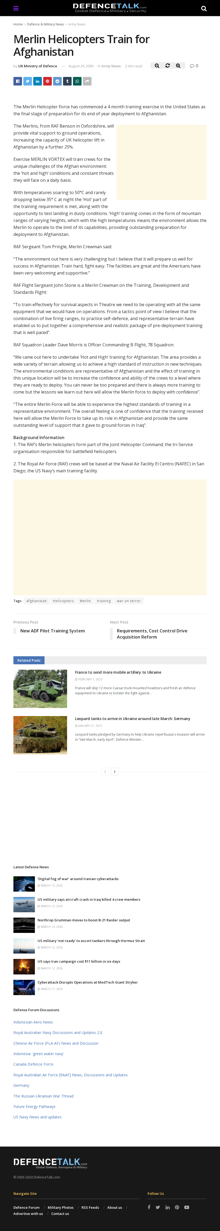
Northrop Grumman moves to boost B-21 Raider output (84, 920)
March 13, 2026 (51, 885)
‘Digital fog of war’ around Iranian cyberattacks (78, 878)
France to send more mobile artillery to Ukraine (118, 672)
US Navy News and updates (37, 1116)
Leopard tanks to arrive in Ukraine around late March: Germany (132, 718)
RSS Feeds (90, 1207)
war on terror (129, 601)
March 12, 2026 (51, 947)
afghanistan (36, 601)
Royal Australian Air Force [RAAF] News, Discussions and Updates (70, 1074)
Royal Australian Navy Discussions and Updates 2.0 (57, 1032)
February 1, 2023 (90, 679)
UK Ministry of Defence (37, 66)
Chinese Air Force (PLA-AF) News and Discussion (55, 1043)
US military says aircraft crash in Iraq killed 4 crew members (89, 899)
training (104, 601)
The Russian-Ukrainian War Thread (43, 1096)
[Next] (115, 771)
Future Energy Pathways (34, 1106)
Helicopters (63, 601)
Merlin (85, 601)
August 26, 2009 (80, 66)
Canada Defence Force (33, 1064)
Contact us (60, 1213)
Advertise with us (28, 1213)
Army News (76, 24)
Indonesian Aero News (33, 1022)
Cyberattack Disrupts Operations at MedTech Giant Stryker (88, 982)
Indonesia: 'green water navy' (38, 1053)
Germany (21, 1085)
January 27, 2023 (90, 726)
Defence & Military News (45, 24)
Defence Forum (26, 1207)
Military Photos (61, 1207)
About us (114, 1207)
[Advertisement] (161, 162)
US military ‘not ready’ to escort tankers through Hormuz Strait (91, 940)
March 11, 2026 (51, 989)
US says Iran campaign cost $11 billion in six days (79, 961)
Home (18, 24)
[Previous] (105, 771)
